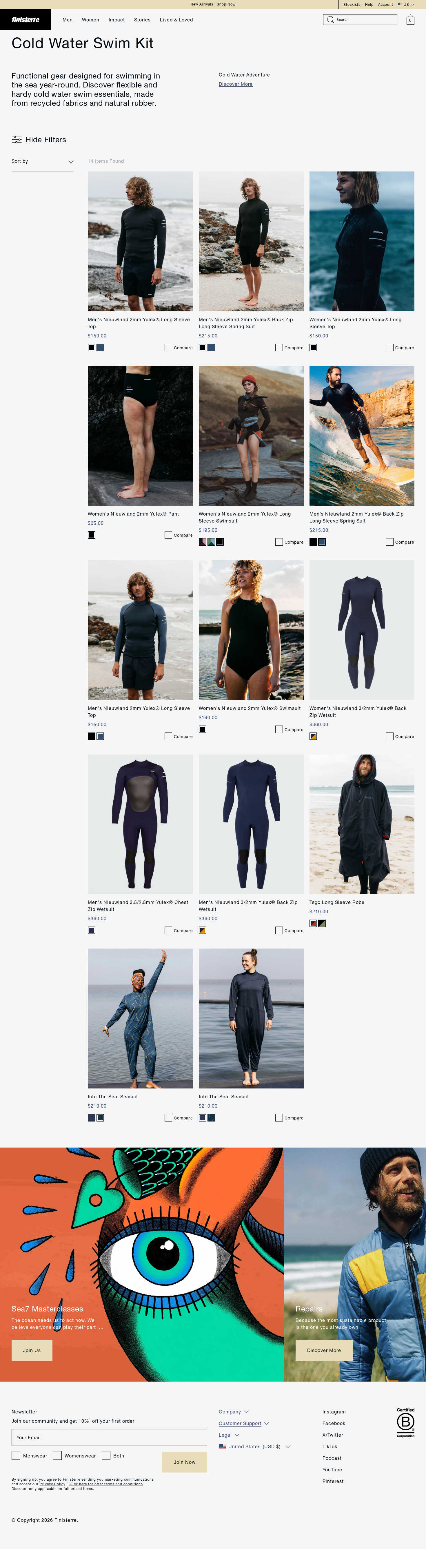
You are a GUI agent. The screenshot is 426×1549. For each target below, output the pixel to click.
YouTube (332, 1469)
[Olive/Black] (322, 923)
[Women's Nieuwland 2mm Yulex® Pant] (140, 436)
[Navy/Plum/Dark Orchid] (202, 542)
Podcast (332, 1458)
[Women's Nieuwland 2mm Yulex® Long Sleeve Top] (362, 241)
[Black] (91, 347)
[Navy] (91, 1117)
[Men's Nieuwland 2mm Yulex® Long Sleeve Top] (140, 241)
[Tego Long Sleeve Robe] (362, 824)
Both (118, 1455)
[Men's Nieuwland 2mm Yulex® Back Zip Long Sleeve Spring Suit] (251, 241)
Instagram (334, 1411)
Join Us (32, 1350)
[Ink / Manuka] (313, 736)
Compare (183, 347)
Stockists (352, 4)
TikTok (330, 1446)
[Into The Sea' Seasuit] (140, 1018)
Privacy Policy (52, 1484)
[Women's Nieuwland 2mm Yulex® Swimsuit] (251, 630)
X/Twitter (333, 1434)
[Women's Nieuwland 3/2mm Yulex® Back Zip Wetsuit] (362, 630)
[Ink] (91, 930)
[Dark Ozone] (100, 347)
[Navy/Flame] (313, 923)
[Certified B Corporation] (405, 1422)
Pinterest (333, 1481)
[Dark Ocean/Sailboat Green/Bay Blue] (211, 542)
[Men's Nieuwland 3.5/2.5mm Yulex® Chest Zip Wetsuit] (140, 824)
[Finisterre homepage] (29, 19)
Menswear (35, 1455)
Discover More (236, 84)
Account (385, 4)
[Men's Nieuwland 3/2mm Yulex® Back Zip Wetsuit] (251, 824)
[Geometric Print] (100, 1117)
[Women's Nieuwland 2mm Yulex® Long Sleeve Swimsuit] (251, 436)
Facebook (334, 1423)
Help (369, 4)
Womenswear (80, 1455)
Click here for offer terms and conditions (106, 1484)
